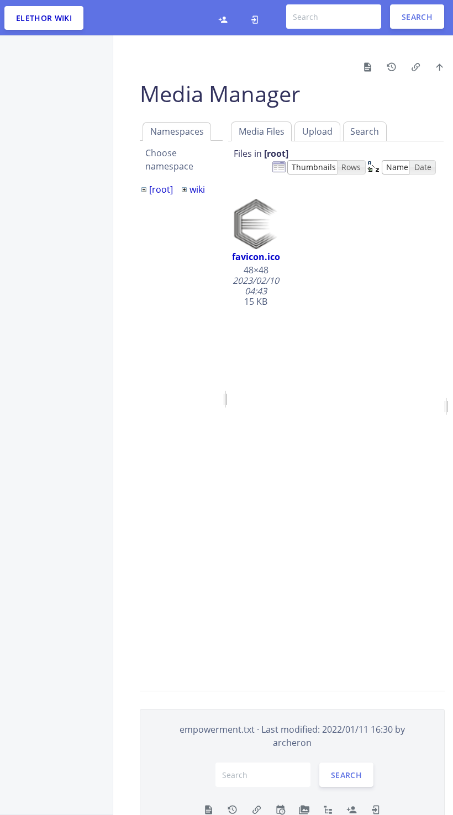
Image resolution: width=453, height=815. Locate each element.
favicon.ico (256, 257)
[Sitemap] (328, 809)
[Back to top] (439, 66)
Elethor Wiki (44, 18)
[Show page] (367, 66)
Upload (317, 131)
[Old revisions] (391, 66)
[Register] (223, 17)
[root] (161, 189)
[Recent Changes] (280, 809)
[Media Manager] (304, 809)
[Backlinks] (415, 66)
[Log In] (255, 17)
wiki (197, 189)
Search (417, 17)
